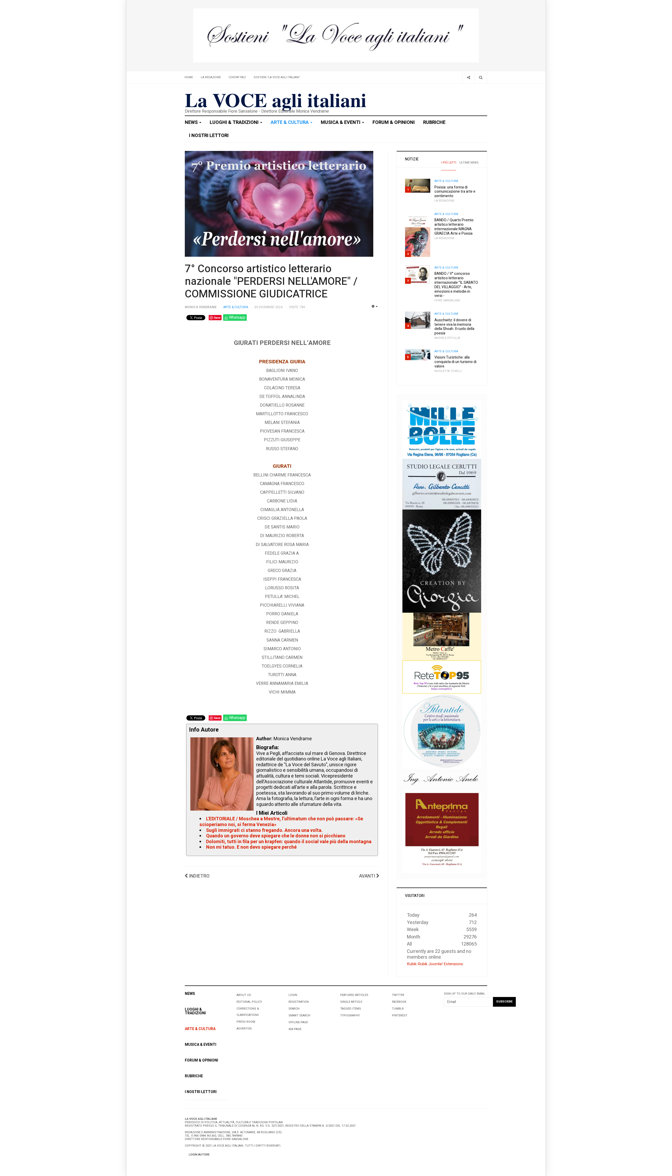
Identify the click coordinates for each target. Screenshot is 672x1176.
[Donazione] (336, 35)
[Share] (468, 77)
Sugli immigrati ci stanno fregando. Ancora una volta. (264, 830)
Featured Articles (354, 995)
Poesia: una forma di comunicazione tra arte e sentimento (454, 192)
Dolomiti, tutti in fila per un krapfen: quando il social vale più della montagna (288, 841)
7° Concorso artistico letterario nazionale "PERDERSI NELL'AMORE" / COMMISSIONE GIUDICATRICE (271, 281)
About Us (244, 995)
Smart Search (299, 1015)
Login (292, 995)
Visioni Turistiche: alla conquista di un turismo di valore (455, 362)
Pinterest (399, 1015)
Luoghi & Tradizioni (235, 122)
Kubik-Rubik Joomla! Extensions (435, 964)
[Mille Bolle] (441, 429)
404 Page (294, 1029)
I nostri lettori (209, 135)
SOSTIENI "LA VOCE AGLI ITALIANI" (277, 77)
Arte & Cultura (290, 122)
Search (294, 1008)
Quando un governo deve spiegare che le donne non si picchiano (275, 835)
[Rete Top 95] (441, 676)
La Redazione (211, 77)
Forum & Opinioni (393, 122)
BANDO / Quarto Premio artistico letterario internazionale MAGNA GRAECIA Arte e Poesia (454, 226)
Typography (350, 1015)
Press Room (246, 1022)
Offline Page (298, 1022)
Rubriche (434, 122)
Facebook (399, 1002)
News (192, 122)
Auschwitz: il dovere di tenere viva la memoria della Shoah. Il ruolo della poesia (454, 326)
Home (189, 77)
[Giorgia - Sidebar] (441, 560)
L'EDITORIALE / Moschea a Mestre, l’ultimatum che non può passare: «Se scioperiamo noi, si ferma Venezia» (281, 821)
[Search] (481, 77)
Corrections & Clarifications (248, 1011)
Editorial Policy (249, 1002)
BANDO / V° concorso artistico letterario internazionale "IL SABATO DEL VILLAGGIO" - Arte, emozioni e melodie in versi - (456, 284)
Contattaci (237, 77)
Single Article (351, 1002)
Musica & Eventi (341, 122)
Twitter (398, 995)
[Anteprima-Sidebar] (441, 831)
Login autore (199, 1154)
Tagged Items (350, 1008)
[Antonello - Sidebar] (441, 779)
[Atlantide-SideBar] (441, 730)
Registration (298, 1002)
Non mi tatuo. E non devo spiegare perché (251, 847)
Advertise (244, 1028)
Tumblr (398, 1008)
